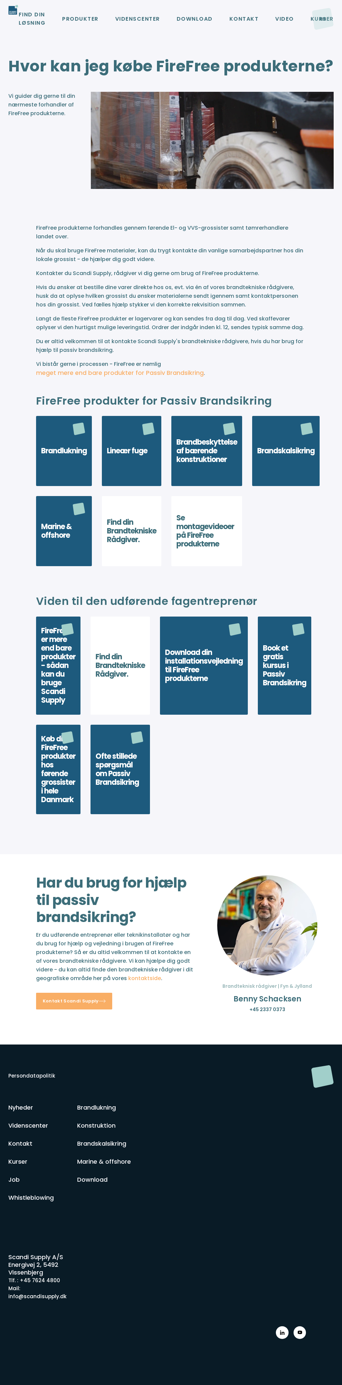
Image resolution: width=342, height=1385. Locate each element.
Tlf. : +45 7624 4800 (34, 1280)
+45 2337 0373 (267, 1009)
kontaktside (144, 978)
